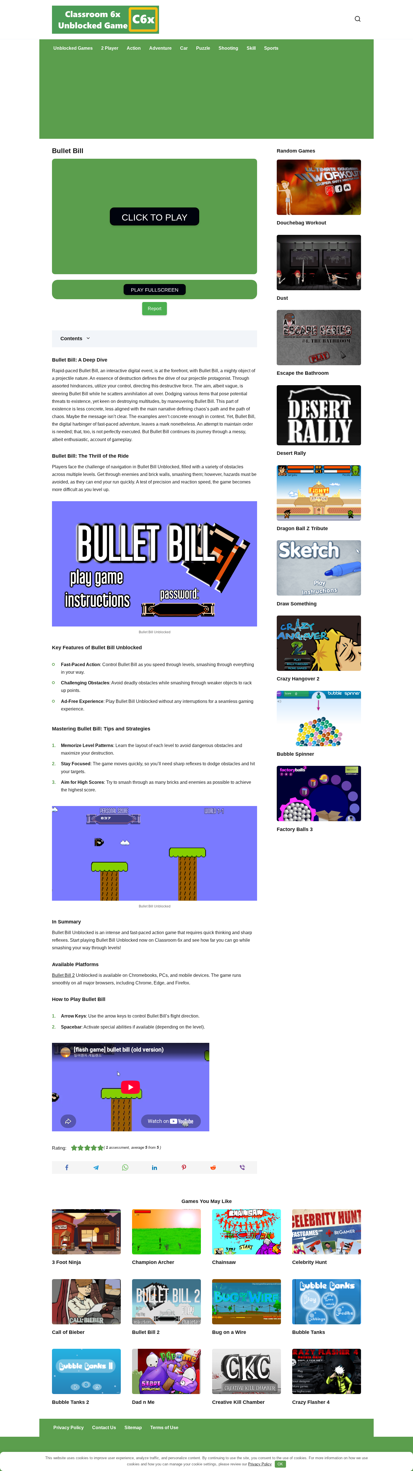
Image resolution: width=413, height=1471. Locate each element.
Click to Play (154, 217)
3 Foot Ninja (66, 1262)
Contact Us (104, 1427)
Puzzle (203, 48)
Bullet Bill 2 (63, 975)
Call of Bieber (68, 1332)
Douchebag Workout (301, 223)
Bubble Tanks (308, 1332)
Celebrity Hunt (309, 1262)
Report (154, 308)
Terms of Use (164, 1427)
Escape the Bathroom (303, 373)
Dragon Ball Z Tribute (302, 528)
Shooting (228, 48)
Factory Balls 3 (295, 829)
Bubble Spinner (295, 754)
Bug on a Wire (229, 1332)
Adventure (160, 48)
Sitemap (133, 1427)
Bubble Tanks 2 (70, 1402)
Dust (282, 298)
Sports (271, 48)
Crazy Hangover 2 (298, 679)
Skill (251, 48)
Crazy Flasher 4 (311, 1402)
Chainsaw (224, 1262)
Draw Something (297, 603)
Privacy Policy (68, 1427)
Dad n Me (143, 1402)
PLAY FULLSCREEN (154, 290)
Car (184, 48)
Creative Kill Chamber (238, 1402)
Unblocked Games (73, 48)
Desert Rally (291, 453)
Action (134, 48)
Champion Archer (153, 1262)
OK (280, 1464)
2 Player (109, 48)
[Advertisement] (206, 99)
